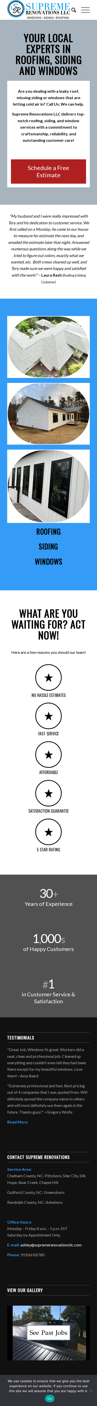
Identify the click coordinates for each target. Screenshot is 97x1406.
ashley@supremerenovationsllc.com (51, 1244)
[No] (90, 1390)
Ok (50, 1399)
